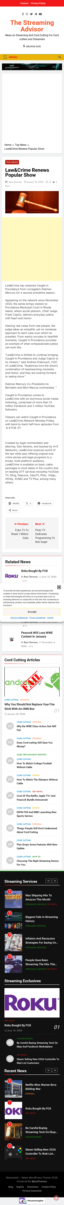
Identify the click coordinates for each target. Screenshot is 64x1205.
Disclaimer (32, 1187)
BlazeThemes (39, 1181)
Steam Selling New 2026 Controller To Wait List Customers (40, 1153)
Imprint (50, 618)
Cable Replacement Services (31, 754)
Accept (32, 611)
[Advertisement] (32, 109)
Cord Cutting (11, 699)
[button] (59, 587)
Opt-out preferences (19, 618)
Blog (10, 1187)
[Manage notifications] (56, 1197)
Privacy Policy (38, 3)
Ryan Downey (15, 182)
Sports (36, 775)
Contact (24, 3)
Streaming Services (35, 904)
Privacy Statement (37, 618)
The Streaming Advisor (32, 26)
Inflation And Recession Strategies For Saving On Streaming (40, 942)
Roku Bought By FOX (34, 571)
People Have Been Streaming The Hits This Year (40, 964)
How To (36, 856)
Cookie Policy (49, 1187)
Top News (12, 162)
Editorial (24, 699)
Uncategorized (25, 1038)
